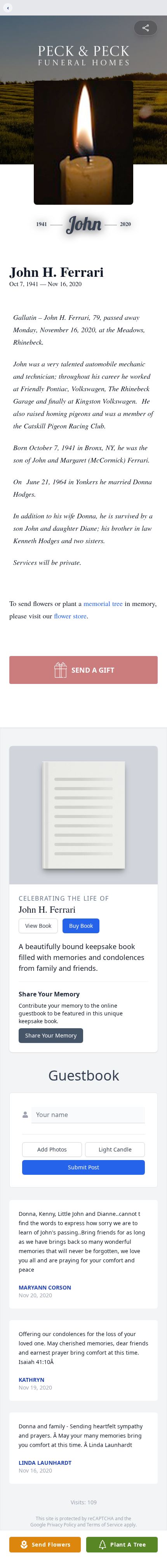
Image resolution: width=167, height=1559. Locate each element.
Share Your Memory (51, 1035)
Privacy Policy (61, 1524)
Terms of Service (105, 1524)
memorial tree (103, 603)
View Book (38, 925)
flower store (70, 615)
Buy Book (81, 925)
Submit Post (83, 1167)
